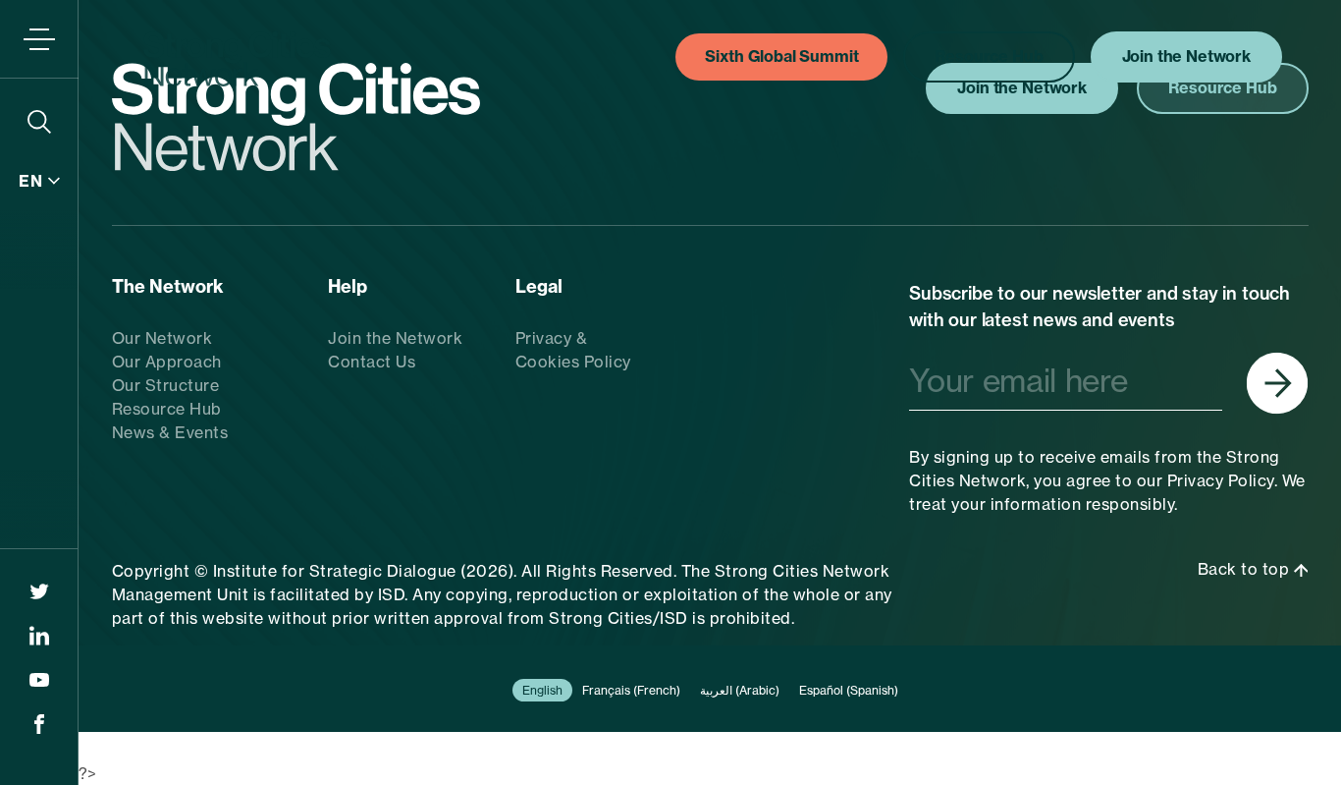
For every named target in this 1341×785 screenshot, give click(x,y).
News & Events (170, 432)
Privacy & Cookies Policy (573, 349)
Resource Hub (167, 409)
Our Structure (166, 385)
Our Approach (167, 361)
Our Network (162, 338)
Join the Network (395, 338)
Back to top (1246, 569)
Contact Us (371, 361)
